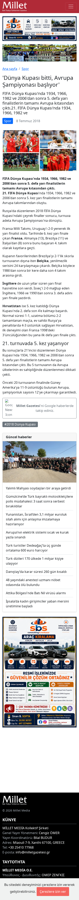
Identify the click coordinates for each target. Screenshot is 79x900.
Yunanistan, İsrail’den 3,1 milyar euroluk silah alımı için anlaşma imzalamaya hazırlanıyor (36, 519)
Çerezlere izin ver (53, 891)
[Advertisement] (39, 760)
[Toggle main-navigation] (71, 6)
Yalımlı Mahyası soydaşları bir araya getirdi (38, 488)
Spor (25, 69)
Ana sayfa (9, 69)
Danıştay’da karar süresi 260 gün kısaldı (36, 571)
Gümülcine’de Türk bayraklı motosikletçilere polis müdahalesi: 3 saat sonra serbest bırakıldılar (39, 501)
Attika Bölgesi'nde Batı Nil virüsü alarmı (36, 593)
